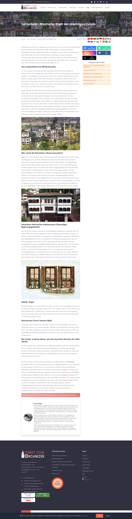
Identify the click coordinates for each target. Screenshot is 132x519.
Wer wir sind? (55, 473)
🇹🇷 (88, 38)
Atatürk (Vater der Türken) (59, 455)
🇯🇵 (100, 41)
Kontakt (107, 7)
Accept (99, 515)
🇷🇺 (91, 41)
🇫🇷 (106, 38)
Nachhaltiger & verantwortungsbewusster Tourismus (63, 466)
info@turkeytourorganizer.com (43, 1)
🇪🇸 (103, 38)
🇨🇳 (91, 38)
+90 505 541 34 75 (27, 1)
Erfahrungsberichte (97, 7)
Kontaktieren (34, 388)
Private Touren (52, 7)
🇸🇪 (97, 38)
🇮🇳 (109, 41)
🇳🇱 (103, 41)
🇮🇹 (109, 38)
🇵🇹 (94, 38)
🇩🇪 (100, 38)
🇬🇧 (89, 41)
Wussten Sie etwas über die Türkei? (62, 462)
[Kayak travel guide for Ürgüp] (66, 483)
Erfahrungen (72, 7)
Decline (108, 515)
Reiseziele (81, 7)
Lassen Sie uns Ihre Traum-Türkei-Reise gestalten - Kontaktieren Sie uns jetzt (50, 395)
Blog (87, 7)
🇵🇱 (97, 41)
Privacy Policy (84, 515)
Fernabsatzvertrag (57, 470)
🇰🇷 (94, 41)
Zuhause (42, 7)
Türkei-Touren (65, 372)
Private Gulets (62, 7)
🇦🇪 (106, 41)
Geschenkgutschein (57, 459)
